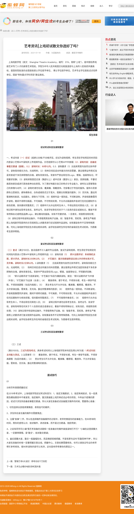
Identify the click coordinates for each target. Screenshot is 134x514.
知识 (83, 6)
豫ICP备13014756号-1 (32, 500)
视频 (92, 6)
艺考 (18, 31)
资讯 (65, 6)
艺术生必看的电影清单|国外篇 (27, 466)
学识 (110, 6)
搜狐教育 (68, 503)
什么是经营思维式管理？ (119, 83)
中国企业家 (47, 503)
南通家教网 (35, 503)
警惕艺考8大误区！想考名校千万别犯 (30, 461)
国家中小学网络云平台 (18, 503)
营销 (74, 6)
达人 (101, 6)
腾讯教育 (58, 503)
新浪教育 (78, 503)
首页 (55, 6)
